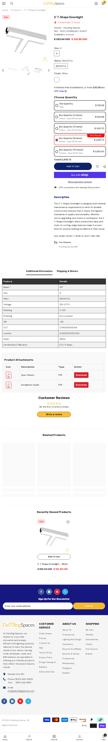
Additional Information (39, 271)
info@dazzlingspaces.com (21, 690)
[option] (26, 39)
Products (16, 10)
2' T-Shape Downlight (52, 564)
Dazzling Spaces (72, 27)
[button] (3, 70)
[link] (18, 490)
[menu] (3, 3)
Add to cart (73, 166)
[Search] (12, 3)
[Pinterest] (57, 592)
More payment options (80, 181)
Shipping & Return (67, 271)
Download (81, 375)
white (54, 575)
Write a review (54, 414)
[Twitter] (65, 592)
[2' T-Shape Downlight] (54, 536)
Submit (89, 605)
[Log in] (96, 3)
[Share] (103, 166)
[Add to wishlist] (97, 166)
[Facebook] (41, 592)
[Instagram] (49, 592)
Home (5, 10)
